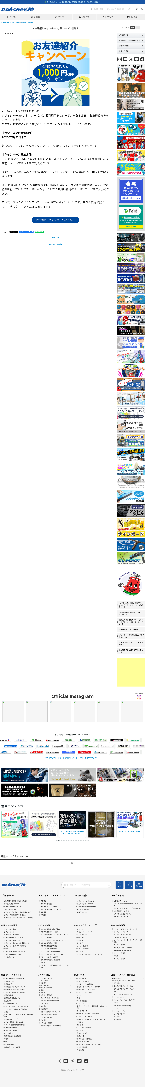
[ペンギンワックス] (29, 752)
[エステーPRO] (109, 740)
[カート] (137, 9)
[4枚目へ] (61, 840)
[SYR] (125, 740)
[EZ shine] (13, 740)
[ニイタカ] (49, 746)
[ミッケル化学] (93, 752)
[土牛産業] (17, 746)
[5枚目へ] (63, 840)
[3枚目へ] (59, 840)
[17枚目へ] (83, 840)
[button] (12, 17)
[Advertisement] (131, 672)
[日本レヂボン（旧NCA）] (81, 746)
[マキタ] (61, 752)
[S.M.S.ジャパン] (93, 740)
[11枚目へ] (73, 840)
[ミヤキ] (125, 752)
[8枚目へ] (68, 840)
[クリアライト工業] (130, 746)
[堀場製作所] (45, 752)
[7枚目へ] (66, 840)
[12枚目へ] (75, 840)
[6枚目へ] (64, 840)
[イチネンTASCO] (29, 740)
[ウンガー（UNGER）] (45, 740)
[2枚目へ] (58, 840)
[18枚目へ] (85, 840)
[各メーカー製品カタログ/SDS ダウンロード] (15, 824)
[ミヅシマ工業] (109, 752)
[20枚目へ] (88, 840)
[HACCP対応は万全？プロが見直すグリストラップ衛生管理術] (72, 824)
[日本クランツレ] (65, 746)
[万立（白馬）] (77, 752)
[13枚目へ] (76, 840)
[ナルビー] (33, 746)
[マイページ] (142, 9)
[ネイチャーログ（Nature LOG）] (114, 746)
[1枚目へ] (56, 840)
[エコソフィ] (77, 740)
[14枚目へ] (78, 840)
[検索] (129, 9)
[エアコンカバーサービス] (61, 740)
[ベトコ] (13, 752)
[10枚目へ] (71, 840)
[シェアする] (5, 232)
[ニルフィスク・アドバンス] (98, 746)
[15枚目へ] (80, 840)
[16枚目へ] (81, 840)
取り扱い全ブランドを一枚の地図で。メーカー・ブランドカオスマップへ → (72, 758)
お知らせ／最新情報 (56, 244)
